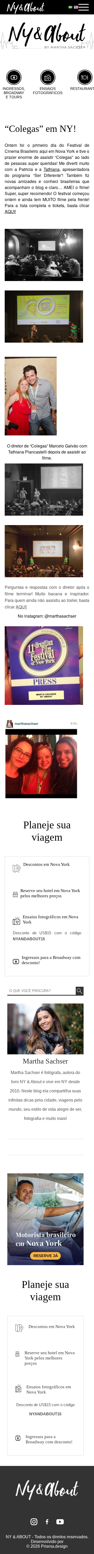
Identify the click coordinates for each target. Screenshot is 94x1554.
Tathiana (52, 169)
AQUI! (10, 211)
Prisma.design (54, 1546)
